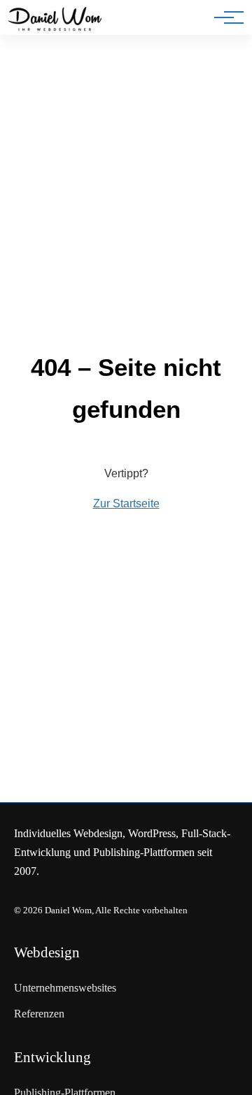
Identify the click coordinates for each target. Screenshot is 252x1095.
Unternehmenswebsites (65, 988)
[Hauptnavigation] (224, 17)
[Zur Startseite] (55, 20)
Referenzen (39, 1014)
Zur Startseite (126, 503)
